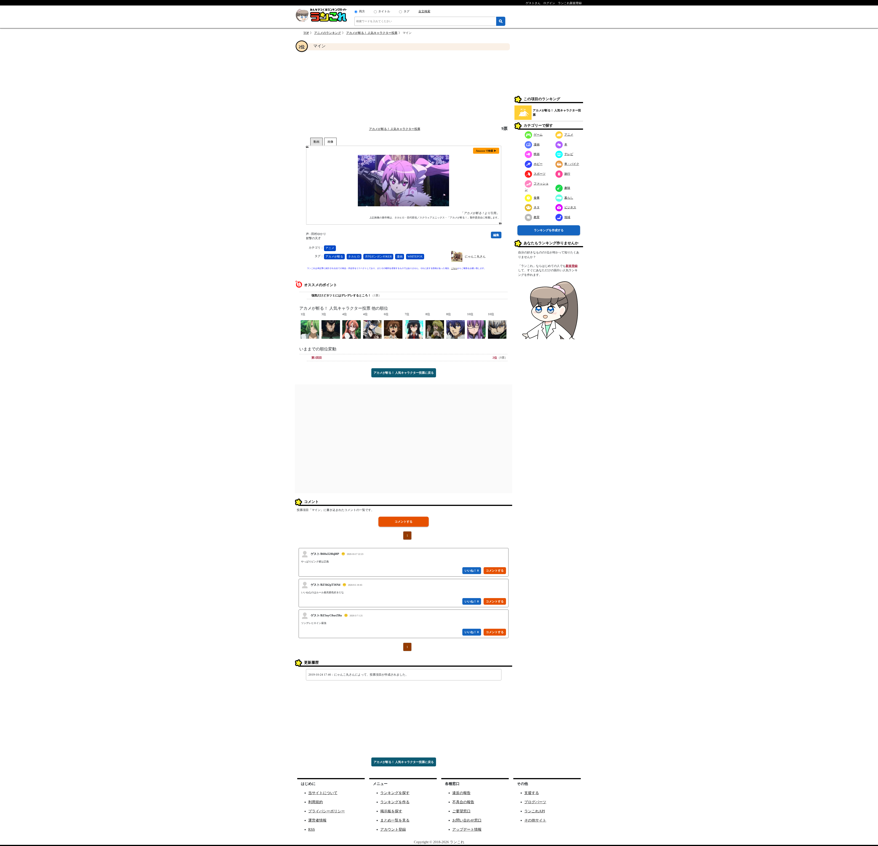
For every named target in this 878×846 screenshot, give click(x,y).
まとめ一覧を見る (395, 820)
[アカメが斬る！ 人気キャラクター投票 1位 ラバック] (310, 329)
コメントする (403, 521)
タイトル (384, 11)
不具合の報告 (463, 802)
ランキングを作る (395, 802)
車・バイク (571, 164)
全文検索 (424, 11)
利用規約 (315, 802)
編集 (496, 235)
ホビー (538, 164)
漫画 (400, 256)
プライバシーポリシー (326, 811)
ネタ (537, 207)
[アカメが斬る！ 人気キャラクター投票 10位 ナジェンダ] (497, 329)
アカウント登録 (393, 829)
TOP (306, 33)
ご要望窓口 (461, 811)
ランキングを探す (395, 793)
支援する (531, 793)
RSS (311, 829)
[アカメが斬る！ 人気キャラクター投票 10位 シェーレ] (476, 329)
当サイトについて (322, 793)
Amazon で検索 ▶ (486, 150)
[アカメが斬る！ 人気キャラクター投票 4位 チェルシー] (351, 329)
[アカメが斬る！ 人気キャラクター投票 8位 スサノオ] (455, 329)
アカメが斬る (334, 256)
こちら (454, 268)
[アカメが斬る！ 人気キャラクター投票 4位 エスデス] (372, 329)
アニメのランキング (327, 33)
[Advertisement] (403, 88)
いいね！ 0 (472, 570)
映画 (537, 154)
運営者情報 (317, 820)
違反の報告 (461, 793)
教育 (537, 217)
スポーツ (540, 173)
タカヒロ (354, 256)
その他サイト (535, 820)
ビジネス (570, 207)
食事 (537, 197)
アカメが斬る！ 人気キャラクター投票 (371, 33)
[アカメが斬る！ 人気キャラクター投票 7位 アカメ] (414, 329)
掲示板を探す (391, 811)
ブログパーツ (535, 802)
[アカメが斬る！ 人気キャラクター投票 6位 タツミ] (393, 329)
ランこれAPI (534, 811)
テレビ (568, 154)
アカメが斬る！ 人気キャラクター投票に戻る (404, 372)
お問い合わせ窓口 (467, 820)
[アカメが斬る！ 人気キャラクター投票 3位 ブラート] (330, 329)
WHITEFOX (415, 256)
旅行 (567, 173)
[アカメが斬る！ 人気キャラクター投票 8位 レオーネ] (435, 329)
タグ (407, 11)
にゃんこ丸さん (475, 256)
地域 (567, 217)
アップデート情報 (467, 829)
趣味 (567, 188)
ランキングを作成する (549, 230)
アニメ (329, 248)
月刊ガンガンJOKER (378, 256)
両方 (362, 11)
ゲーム (538, 134)
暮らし (568, 197)
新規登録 (572, 266)
